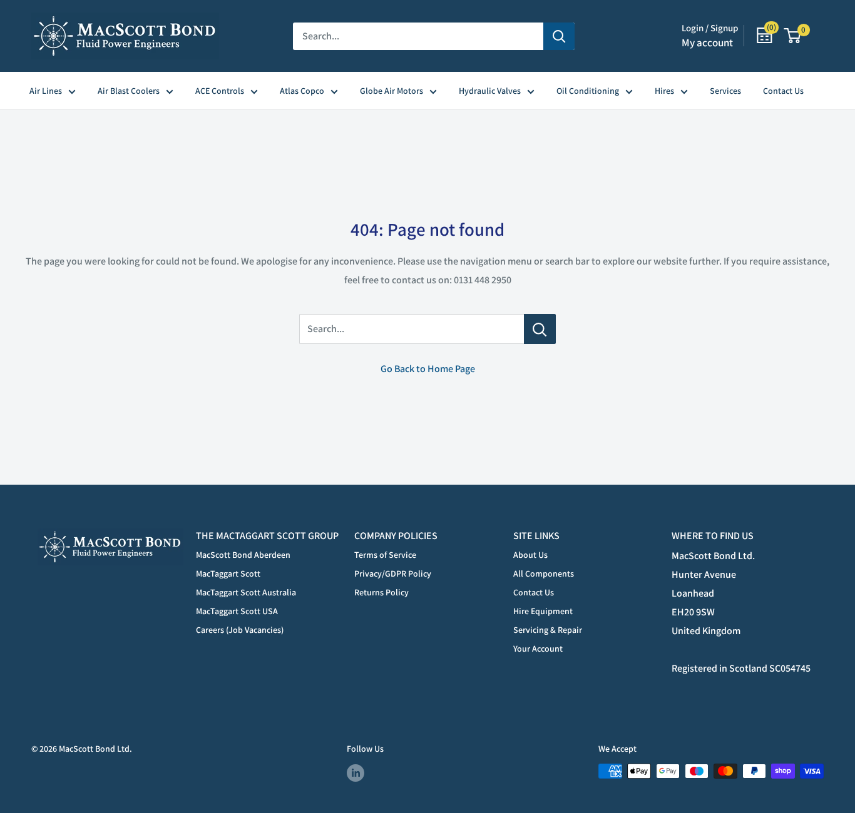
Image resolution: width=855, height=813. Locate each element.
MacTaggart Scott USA (237, 611)
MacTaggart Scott (228, 573)
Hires (664, 90)
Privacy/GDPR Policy (392, 573)
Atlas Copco (302, 90)
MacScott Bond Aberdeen (243, 554)
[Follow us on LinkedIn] (355, 773)
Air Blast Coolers (129, 90)
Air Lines (45, 90)
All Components (543, 573)
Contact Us (783, 90)
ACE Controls (219, 90)
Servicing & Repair (547, 629)
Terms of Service (385, 554)
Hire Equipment (543, 611)
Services (725, 90)
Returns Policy (381, 592)
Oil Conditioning (587, 90)
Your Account (538, 648)
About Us (530, 554)
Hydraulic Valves (490, 90)
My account (707, 42)
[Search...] (540, 329)
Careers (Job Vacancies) (240, 629)
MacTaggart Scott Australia (246, 592)
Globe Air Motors (391, 90)
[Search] (559, 36)
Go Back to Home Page (428, 368)
